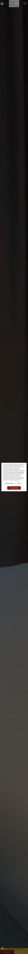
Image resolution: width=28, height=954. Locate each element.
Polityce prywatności (19, 472)
